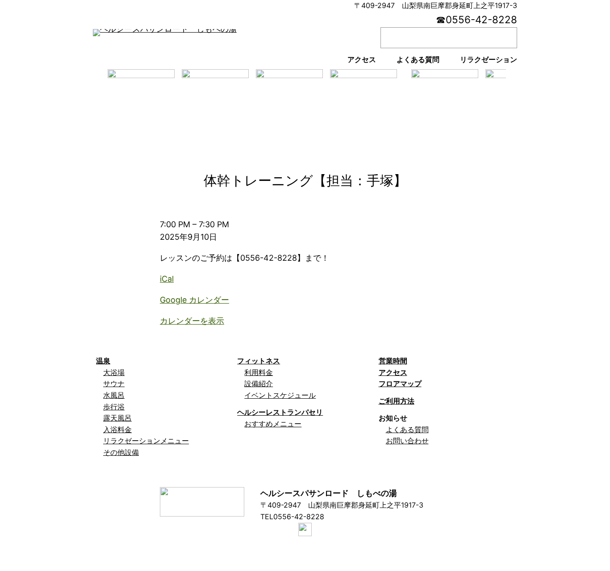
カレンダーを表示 (192, 320)
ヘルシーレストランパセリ (280, 412)
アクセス (393, 372)
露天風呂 (117, 417)
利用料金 (258, 372)
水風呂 (114, 395)
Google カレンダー (194, 299)
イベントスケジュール (280, 395)
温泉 (103, 360)
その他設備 (121, 452)
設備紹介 (258, 383)
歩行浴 (114, 406)
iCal (167, 278)
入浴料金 (117, 429)
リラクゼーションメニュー (146, 440)
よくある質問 (407, 429)
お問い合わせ (407, 440)
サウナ (114, 383)
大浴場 (114, 372)
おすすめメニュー (272, 423)
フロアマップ (400, 383)
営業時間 (393, 360)
